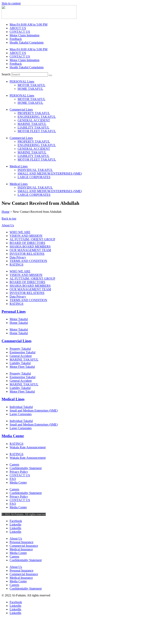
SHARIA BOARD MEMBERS (30, 246)
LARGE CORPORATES (34, 177)
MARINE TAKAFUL (32, 124)
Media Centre (18, 553)
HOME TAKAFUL (30, 88)
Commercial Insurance (24, 545)
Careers (14, 464)
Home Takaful (19, 322)
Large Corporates (21, 414)
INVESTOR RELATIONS (27, 253)
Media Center (13, 436)
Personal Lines (14, 311)
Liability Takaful (20, 363)
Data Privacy (18, 257)
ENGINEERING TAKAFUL (37, 116)
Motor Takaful (19, 319)
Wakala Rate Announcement (28, 447)
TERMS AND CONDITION (28, 261)
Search (6, 74)
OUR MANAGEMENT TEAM (30, 250)
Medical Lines (19, 166)
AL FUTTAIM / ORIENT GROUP (32, 239)
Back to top (9, 218)
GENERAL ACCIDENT (34, 120)
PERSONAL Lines (22, 81)
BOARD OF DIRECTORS (27, 243)
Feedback (16, 39)
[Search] (50, 75)
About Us (8, 225)
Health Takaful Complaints (27, 42)
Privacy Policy (19, 471)
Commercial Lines (21, 109)
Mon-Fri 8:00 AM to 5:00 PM (28, 24)
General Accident (21, 356)
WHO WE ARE (20, 232)
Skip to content (11, 3)
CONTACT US (20, 31)
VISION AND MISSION (26, 235)
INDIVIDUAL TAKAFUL (35, 170)
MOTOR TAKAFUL (31, 85)
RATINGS (16, 264)
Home (5, 211)
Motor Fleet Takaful (22, 366)
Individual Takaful (21, 407)
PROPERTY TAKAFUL (34, 113)
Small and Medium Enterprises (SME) (34, 410)
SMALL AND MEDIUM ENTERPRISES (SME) (50, 173)
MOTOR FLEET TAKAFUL (37, 131)
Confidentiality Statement (26, 468)
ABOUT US (18, 28)
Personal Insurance (21, 542)
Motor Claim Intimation (24, 35)
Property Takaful (20, 348)
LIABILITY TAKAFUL (33, 127)
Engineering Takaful (22, 352)
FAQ (13, 479)
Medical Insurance (21, 549)
